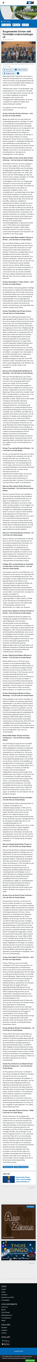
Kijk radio (17, 25)
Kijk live (3, 1309)
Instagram (4, 1330)
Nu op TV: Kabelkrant (8, 21)
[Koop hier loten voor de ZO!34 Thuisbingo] (18, 1250)
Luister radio (7, 25)
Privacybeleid (5, 1300)
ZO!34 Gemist (5, 1312)
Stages (3, 1292)
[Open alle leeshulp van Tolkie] (18, 73)
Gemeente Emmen (7, 1167)
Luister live (4, 1307)
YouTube (3, 1333)
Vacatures (4, 1294)
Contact (3, 1289)
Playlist (3, 1320)
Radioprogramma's (6, 1315)
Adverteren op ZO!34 (7, 1297)
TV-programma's (6, 1318)
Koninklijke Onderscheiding (21, 1167)
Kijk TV (26, 25)
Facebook (4, 1327)
